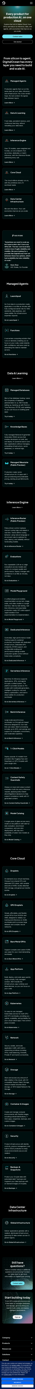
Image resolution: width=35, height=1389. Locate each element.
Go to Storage (9, 1094)
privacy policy (16, 1365)
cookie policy (8, 1374)
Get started (17, 42)
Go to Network (9, 1059)
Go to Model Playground (13, 619)
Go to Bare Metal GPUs (12, 959)
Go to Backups (9, 1188)
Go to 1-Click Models (11, 768)
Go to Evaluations (10, 581)
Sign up (17, 1317)
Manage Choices (17, 1386)
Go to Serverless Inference (14, 702)
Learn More (8, 103)
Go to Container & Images (13, 1126)
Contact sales (17, 36)
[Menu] (31, 3)
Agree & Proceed (17, 1379)
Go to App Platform (11, 993)
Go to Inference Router (12, 546)
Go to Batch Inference (12, 738)
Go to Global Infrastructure (14, 1242)
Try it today (8, 416)
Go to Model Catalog (11, 840)
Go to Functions (10, 354)
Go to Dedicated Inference (14, 660)
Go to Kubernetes (10, 1027)
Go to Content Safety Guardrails (16, 803)
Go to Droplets (9, 895)
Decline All (17, 1382)
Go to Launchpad (10, 320)
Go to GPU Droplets (11, 931)
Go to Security (9, 1158)
